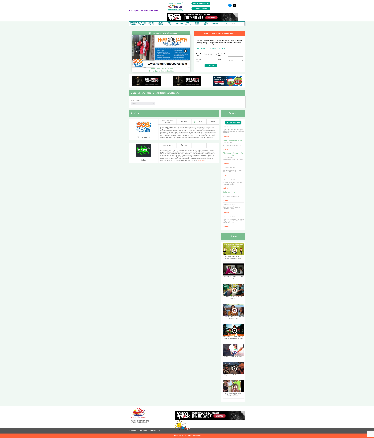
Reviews (212, 121)
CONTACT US (143, 430)
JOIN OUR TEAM (155, 430)
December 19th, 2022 (229, 167)
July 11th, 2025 (228, 126)
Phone (200, 121)
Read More (226, 137)
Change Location (201, 8)
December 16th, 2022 (229, 179)
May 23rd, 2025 (228, 142)
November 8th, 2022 (229, 204)
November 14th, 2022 (230, 194)
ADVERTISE (132, 430)
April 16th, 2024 (228, 157)
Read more (201, 160)
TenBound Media (167, 145)
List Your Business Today (200, 3)
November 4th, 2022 (229, 216)
